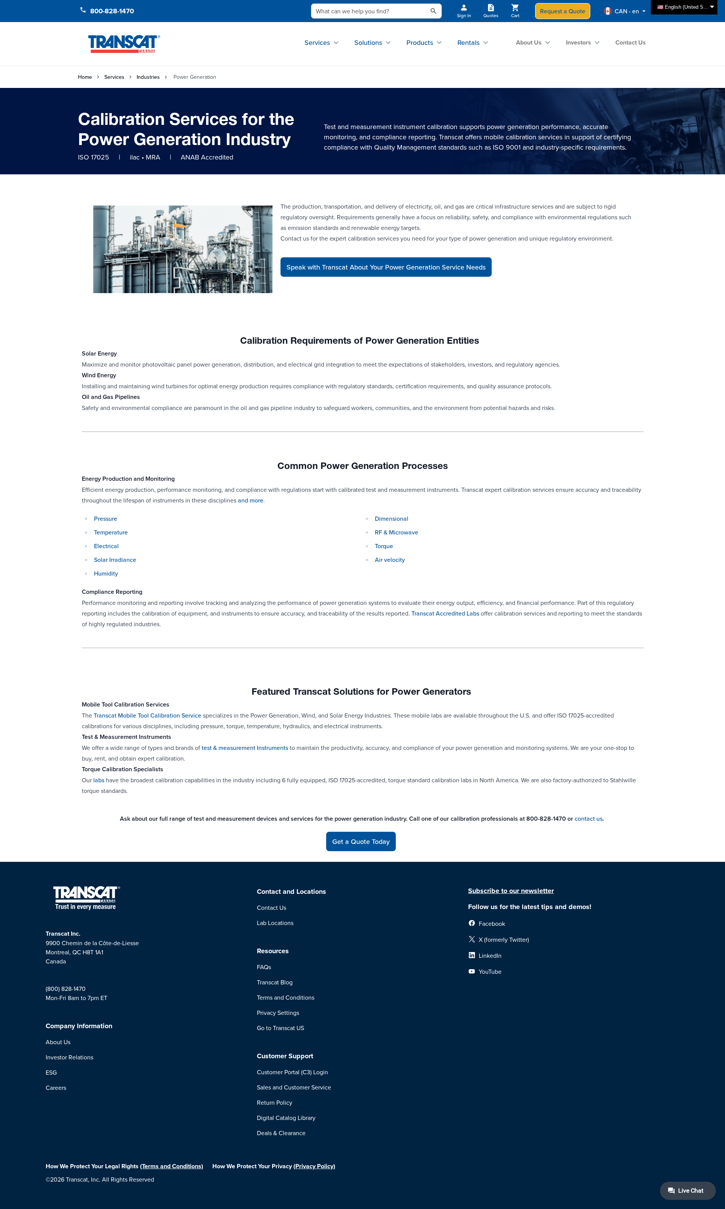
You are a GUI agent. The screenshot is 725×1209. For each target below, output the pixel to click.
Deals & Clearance (281, 1133)
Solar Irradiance (115, 559)
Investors (578, 42)
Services (317, 42)
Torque (384, 546)
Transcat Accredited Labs (445, 613)
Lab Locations (275, 923)
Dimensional (391, 518)
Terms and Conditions (285, 997)
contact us (588, 818)
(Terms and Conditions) (171, 1166)
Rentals (468, 42)
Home (85, 77)
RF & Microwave (396, 532)
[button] (625, 11)
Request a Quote (562, 11)
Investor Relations (69, 1057)
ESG (51, 1072)
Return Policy (274, 1102)
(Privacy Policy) (314, 1166)
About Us (529, 42)
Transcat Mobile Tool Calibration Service (147, 715)
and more (250, 500)
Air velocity (390, 559)
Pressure (105, 518)
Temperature (111, 532)
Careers (56, 1087)
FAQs (264, 967)
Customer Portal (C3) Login (292, 1072)
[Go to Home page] (124, 44)
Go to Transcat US (280, 1028)
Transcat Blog (275, 982)
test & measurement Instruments (245, 747)
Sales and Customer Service (294, 1087)
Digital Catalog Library (286, 1117)
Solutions (368, 42)
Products (419, 42)
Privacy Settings (278, 1012)
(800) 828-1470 (66, 988)
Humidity (106, 573)
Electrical (106, 546)
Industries (148, 77)
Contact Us (630, 42)
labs (98, 780)
